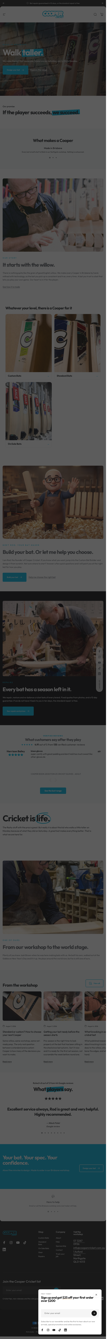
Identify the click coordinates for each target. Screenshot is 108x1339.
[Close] (96, 1295)
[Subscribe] (94, 1313)
